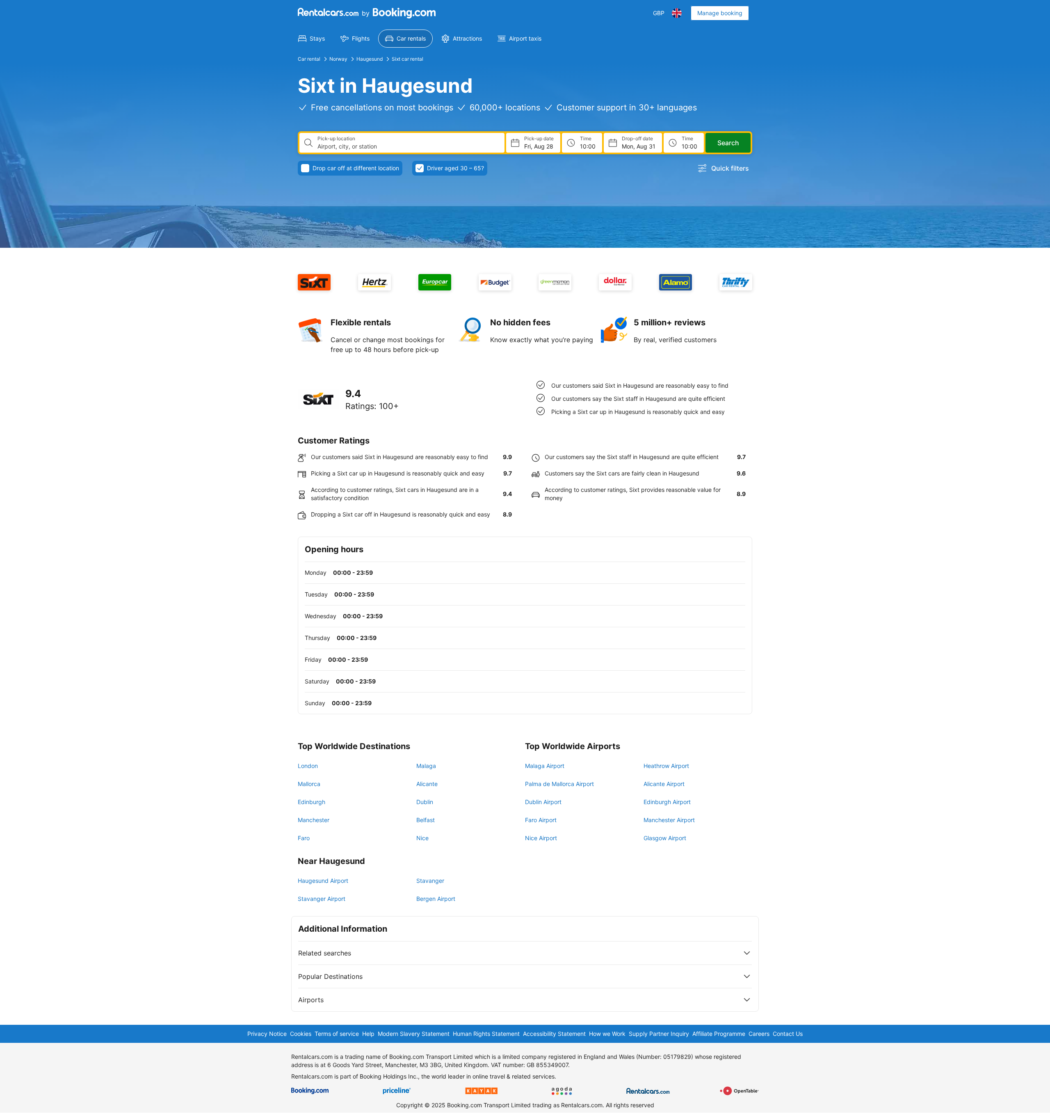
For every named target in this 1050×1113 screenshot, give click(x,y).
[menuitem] (311, 39)
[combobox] (407, 146)
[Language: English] (676, 13)
